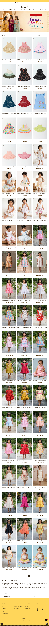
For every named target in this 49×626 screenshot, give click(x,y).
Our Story (3, 604)
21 (26, 575)
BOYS (20, 9)
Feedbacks (26, 606)
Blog (2, 606)
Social (3, 610)
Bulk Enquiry (27, 610)
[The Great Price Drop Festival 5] (24, 21)
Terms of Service (16, 608)
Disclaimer (15, 610)
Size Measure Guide (5, 613)
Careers (26, 611)
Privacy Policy (15, 603)
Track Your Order (27, 608)
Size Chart (3, 611)
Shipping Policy (15, 604)
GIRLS (15, 9)
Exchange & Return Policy (17, 606)
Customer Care (27, 603)
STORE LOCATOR (42, 9)
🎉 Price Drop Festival (7, 9)
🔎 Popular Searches (19, 593)
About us (3, 603)
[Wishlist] (44, 6)
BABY (24, 9)
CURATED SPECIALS (32, 9)
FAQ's (26, 604)
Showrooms (4, 608)
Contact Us (3, 615)
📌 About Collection (19, 596)
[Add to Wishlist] (3, 38)
